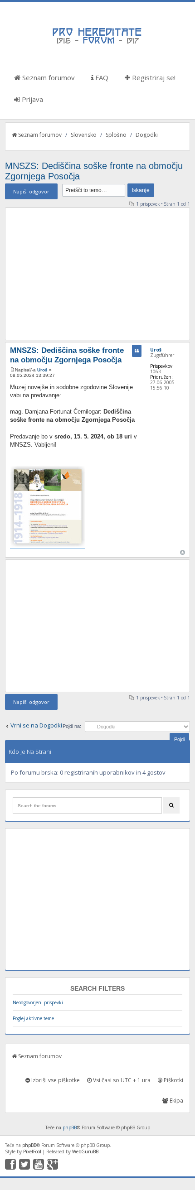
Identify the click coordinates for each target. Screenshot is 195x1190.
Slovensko (84, 135)
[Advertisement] (97, 273)
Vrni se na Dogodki (36, 725)
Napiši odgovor (31, 191)
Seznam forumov (47, 77)
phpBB (70, 1127)
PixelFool (32, 1151)
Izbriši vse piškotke (55, 1080)
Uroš (42, 369)
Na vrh (182, 552)
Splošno (116, 135)
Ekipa (175, 1100)
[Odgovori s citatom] (136, 351)
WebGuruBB (85, 1151)
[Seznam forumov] (97, 43)
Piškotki (172, 1080)
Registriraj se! (153, 77)
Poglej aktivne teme (33, 1018)
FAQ (100, 77)
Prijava (31, 99)
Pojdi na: (72, 726)
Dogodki (147, 135)
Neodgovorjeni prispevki (38, 1002)
